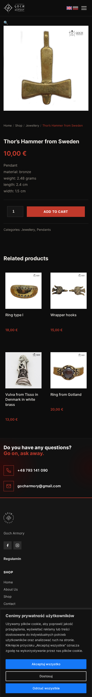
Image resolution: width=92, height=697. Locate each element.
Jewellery (32, 125)
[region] (46, 653)
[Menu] (83, 8)
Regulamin (12, 559)
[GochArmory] (14, 8)
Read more (69, 428)
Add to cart (56, 212)
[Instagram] (17, 545)
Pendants (44, 229)
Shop (18, 125)
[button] (6, 22)
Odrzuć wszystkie (46, 688)
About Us (11, 589)
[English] (69, 8)
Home (8, 125)
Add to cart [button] (23, 339)
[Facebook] (8, 545)
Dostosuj (46, 676)
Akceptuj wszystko (46, 664)
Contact (9, 604)
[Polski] (75, 8)
